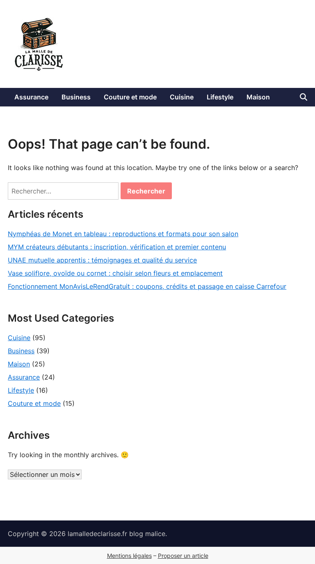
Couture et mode (130, 97)
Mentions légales (129, 555)
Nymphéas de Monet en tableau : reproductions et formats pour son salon (123, 234)
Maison (258, 97)
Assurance (31, 97)
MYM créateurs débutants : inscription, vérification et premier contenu (117, 247)
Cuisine (182, 97)
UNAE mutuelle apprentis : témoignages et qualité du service (102, 260)
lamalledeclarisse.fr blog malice (116, 533)
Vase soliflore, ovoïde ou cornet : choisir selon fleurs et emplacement (115, 273)
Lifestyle (220, 97)
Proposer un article (183, 555)
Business (76, 97)
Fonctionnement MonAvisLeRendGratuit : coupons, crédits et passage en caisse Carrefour (147, 286)
